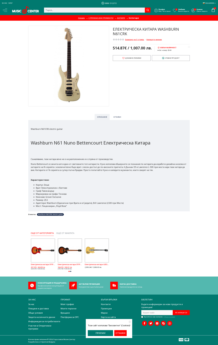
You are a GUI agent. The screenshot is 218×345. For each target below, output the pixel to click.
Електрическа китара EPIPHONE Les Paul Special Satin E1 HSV (43, 264)
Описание (102, 117)
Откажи (120, 333)
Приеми (100, 333)
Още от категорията (42, 233)
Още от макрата (65, 233)
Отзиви (117, 117)
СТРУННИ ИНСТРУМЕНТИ (101, 18)
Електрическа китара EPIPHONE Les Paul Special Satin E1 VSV (70, 264)
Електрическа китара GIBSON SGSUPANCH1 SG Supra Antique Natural (97, 264)
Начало (81, 18)
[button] (69, 271)
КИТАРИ (121, 18)
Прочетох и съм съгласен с (159, 317)
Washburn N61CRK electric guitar (50, 214)
